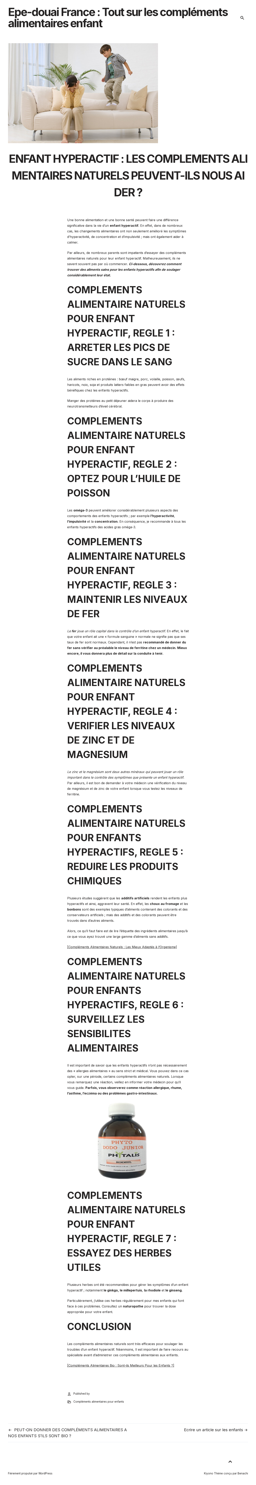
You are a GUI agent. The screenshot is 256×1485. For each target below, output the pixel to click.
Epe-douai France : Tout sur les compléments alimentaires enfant (118, 17)
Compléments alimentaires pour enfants (98, 1401)
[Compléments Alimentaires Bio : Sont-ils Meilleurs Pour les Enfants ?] (120, 1365)
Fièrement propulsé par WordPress (30, 1473)
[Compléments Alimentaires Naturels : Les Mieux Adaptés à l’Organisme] (122, 947)
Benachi (243, 1473)
